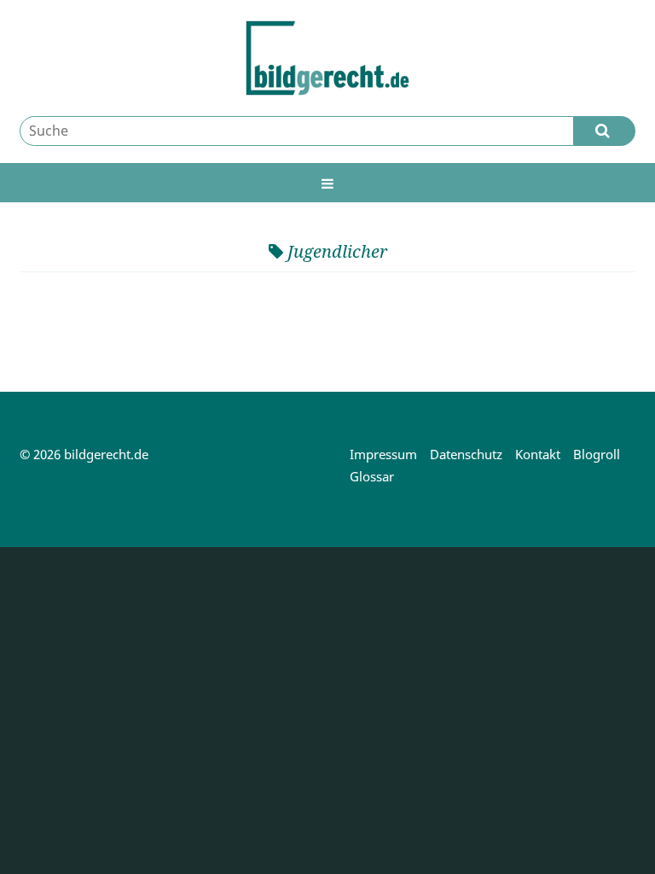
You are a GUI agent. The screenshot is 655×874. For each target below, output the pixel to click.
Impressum (383, 454)
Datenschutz (466, 454)
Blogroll (596, 454)
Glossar (372, 476)
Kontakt (537, 454)
